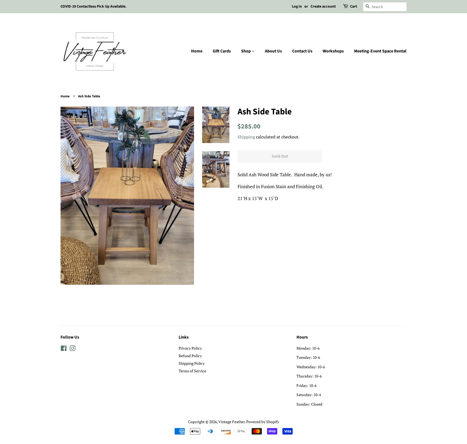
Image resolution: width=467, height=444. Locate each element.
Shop (246, 51)
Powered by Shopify (262, 421)
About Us (273, 51)
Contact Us (302, 51)
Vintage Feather (231, 421)
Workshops (333, 51)
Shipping (246, 137)
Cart (353, 6)
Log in (297, 6)
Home (196, 51)
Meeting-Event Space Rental (380, 51)
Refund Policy (190, 355)
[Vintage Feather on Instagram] (72, 349)
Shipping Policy (192, 363)
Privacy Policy (190, 348)
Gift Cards (222, 51)
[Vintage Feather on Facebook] (64, 349)
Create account (323, 6)
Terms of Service (192, 370)
